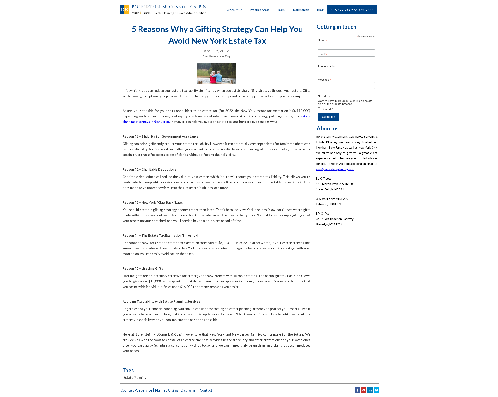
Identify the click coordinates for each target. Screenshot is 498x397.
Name (323, 40)
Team (281, 9)
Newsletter (325, 96)
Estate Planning (135, 378)
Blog (320, 9)
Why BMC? (234, 9)
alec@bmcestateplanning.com (335, 169)
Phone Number (327, 66)
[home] (167, 9)
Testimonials (300, 9)
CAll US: (354, 9)
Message (324, 80)
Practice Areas (259, 9)
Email (322, 54)
